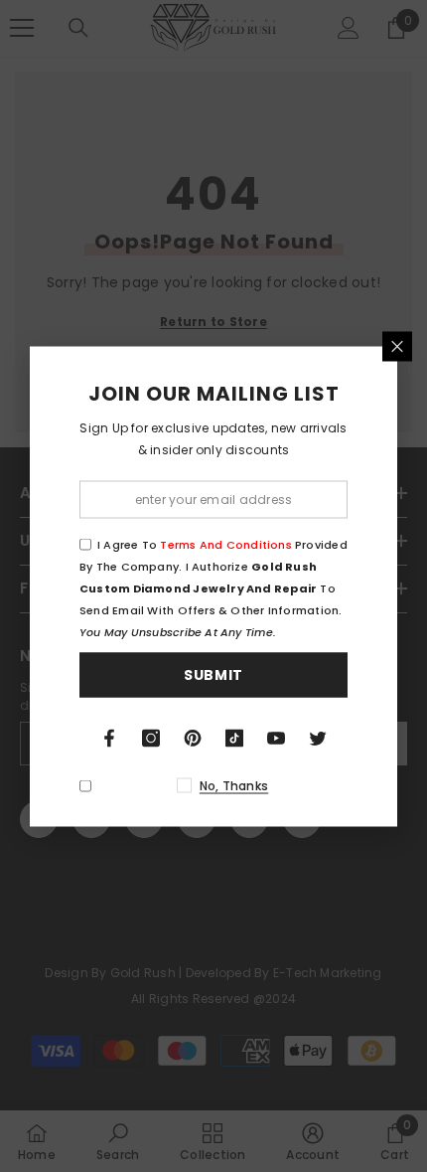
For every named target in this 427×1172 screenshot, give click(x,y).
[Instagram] (151, 737)
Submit (213, 675)
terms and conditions (225, 544)
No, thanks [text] (234, 784)
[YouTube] (276, 737)
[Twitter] (318, 737)
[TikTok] (234, 737)
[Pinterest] (193, 737)
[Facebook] (109, 737)
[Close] (397, 346)
